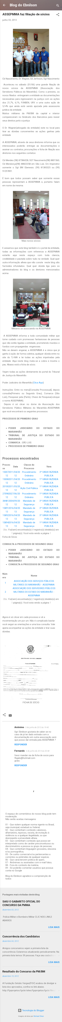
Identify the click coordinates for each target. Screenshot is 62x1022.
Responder (20, 744)
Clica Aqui (38, 382)
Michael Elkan (39, 1016)
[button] (58, 15)
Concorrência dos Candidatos (21, 936)
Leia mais (54, 927)
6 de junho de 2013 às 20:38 (37, 751)
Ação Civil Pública (29, 488)
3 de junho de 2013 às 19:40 (37, 727)
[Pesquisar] (58, 6)
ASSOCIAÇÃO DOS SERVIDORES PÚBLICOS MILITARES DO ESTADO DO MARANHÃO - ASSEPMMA (34, 592)
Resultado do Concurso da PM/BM (23, 971)
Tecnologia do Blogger (33, 1010)
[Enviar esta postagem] (10, 716)
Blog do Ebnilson (23, 5)
